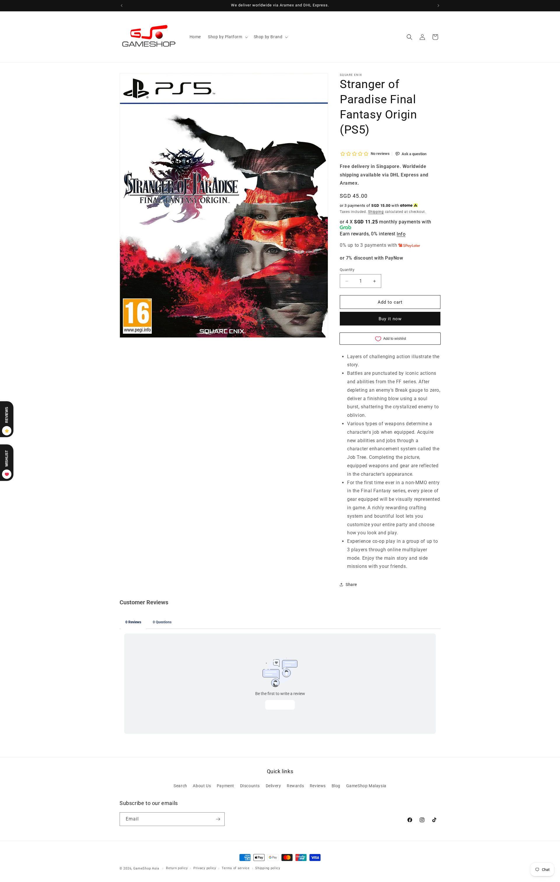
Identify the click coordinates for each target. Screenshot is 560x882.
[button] (227, 37)
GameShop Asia (146, 868)
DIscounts (250, 785)
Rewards (295, 785)
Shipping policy (267, 868)
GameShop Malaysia (366, 785)
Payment (225, 785)
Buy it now (390, 318)
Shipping (376, 212)
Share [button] (351, 584)
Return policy (177, 868)
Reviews (318, 785)
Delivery (273, 785)
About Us (202, 785)
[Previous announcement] (121, 5)
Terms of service (235, 868)
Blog (336, 785)
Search (180, 785)
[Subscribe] (217, 819)
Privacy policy (204, 868)
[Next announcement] (438, 5)
